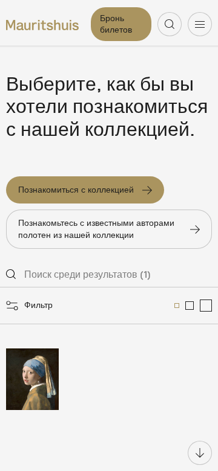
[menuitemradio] (176, 305)
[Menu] (200, 24)
